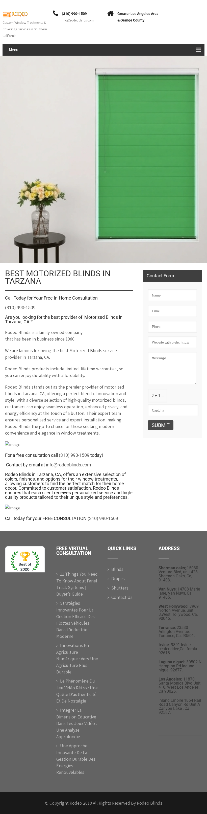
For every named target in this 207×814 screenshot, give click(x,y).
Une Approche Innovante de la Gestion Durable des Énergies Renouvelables (75, 759)
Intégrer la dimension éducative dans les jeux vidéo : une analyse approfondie (76, 723)
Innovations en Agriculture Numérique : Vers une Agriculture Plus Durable (77, 658)
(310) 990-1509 (74, 14)
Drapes (118, 578)
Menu (13, 49)
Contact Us (122, 597)
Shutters (119, 588)
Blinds (117, 569)
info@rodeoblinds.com (68, 464)
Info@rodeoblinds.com (78, 20)
